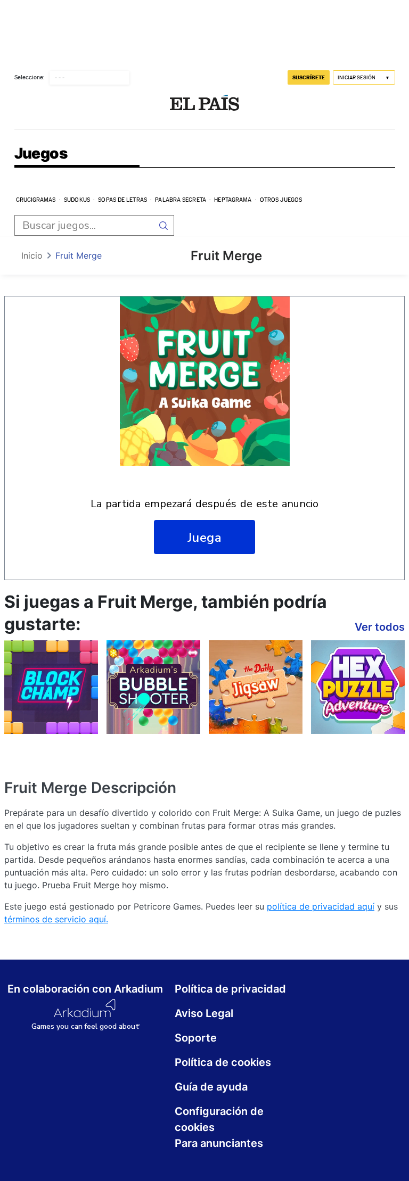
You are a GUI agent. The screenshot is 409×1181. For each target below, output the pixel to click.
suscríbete (308, 77)
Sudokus (77, 199)
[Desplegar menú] (22, 103)
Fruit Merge (78, 255)
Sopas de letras (122, 199)
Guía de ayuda (211, 1086)
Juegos (40, 154)
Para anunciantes (219, 1143)
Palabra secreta (180, 199)
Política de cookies (223, 1062)
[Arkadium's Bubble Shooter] (153, 687)
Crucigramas (36, 199)
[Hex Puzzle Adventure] (358, 687)
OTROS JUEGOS (281, 199)
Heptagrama (232, 199)
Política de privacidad (230, 988)
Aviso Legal (204, 1013)
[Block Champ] (51, 687)
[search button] (163, 225)
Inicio (32, 255)
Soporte (196, 1037)
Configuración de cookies (219, 1119)
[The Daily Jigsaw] (255, 687)
